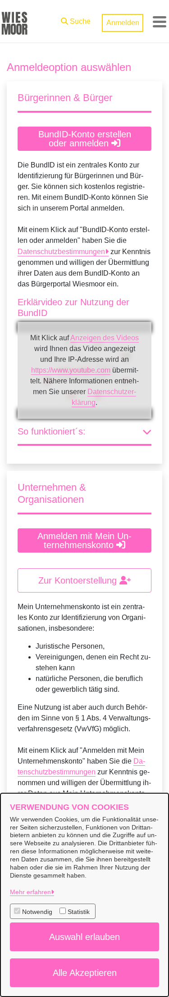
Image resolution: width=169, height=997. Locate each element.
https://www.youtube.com (70, 370)
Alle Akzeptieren (85, 973)
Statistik (79, 911)
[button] (75, 19)
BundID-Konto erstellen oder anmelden (84, 138)
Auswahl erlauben (84, 937)
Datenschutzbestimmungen (61, 251)
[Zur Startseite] (14, 21)
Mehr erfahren (30, 892)
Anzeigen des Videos (104, 338)
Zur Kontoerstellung (78, 580)
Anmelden (122, 22)
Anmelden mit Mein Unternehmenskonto (84, 540)
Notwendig (37, 911)
